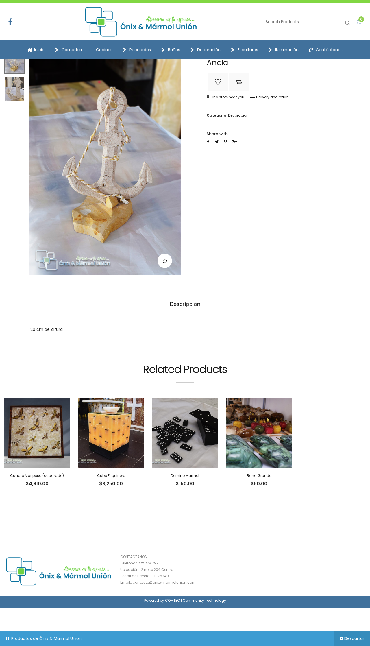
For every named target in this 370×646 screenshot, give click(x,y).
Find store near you (227, 97)
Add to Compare (239, 82)
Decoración (209, 50)
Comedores (74, 50)
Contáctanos (329, 50)
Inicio (39, 50)
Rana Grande (259, 475)
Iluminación (287, 50)
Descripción (185, 304)
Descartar (354, 638)
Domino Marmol (185, 475)
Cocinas (104, 50)
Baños (174, 50)
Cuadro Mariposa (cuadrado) (37, 475)
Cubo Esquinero (111, 475)
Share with (217, 134)
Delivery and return (272, 97)
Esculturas (248, 50)
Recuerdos (140, 50)
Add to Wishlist (218, 82)
